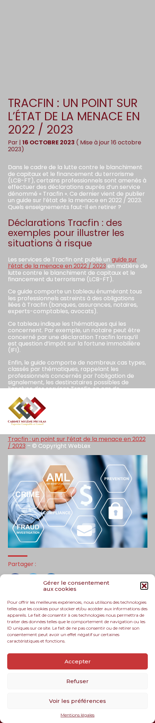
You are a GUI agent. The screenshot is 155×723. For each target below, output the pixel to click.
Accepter (78, 661)
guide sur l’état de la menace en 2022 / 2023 (72, 262)
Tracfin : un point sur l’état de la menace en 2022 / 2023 (77, 442)
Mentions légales (77, 715)
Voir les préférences (77, 700)
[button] (144, 585)
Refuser (77, 681)
